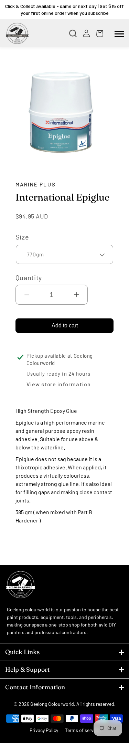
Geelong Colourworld (52, 704)
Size (22, 237)
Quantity (28, 277)
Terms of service (82, 730)
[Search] (74, 33)
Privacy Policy (44, 730)
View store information (58, 384)
